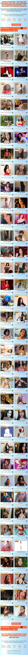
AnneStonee (17, 572)
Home (9, 24)
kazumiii (2, 180)
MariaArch (3, 539)
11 (8, 30)
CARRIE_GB (3, 392)
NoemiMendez (4, 245)
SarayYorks (3, 523)
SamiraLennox (18, 392)
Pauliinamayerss (4, 458)
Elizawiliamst (3, 605)
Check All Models (5, 28)
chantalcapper (18, 359)
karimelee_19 (3, 147)
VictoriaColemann (18, 49)
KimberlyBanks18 (18, 474)
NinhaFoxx (17, 310)
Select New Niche (16, 24)
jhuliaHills (17, 376)
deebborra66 (17, 343)
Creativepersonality (19, 163)
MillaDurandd (17, 588)
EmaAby (16, 278)
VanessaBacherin (18, 507)
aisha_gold (17, 441)
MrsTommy (3, 490)
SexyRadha (17, 523)
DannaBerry (3, 327)
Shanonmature (18, 605)
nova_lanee (17, 196)
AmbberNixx (3, 49)
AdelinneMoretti (18, 261)
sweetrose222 (18, 180)
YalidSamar (3, 82)
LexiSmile (3, 343)
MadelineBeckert (4, 359)
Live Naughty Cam (19, 19)
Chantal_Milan (18, 458)
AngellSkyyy (17, 408)
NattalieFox (3, 474)
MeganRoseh (3, 65)
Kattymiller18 (3, 408)
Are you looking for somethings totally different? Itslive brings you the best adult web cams (14, 636)
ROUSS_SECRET (4, 294)
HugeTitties (17, 556)
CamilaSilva (3, 278)
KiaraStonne (17, 82)
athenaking (17, 33)
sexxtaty (2, 163)
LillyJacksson (4, 114)
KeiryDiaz (17, 490)
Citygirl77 (3, 425)
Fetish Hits (19, 653)
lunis (16, 327)
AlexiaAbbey (3, 310)
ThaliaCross (3, 33)
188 (14, 30)
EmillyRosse (3, 229)
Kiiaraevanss (3, 556)
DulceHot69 (3, 98)
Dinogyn (2, 588)
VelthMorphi (17, 131)
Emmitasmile (3, 212)
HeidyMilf (3, 376)
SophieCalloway (4, 196)
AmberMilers (3, 507)
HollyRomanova (18, 147)
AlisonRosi (17, 294)
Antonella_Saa (18, 114)
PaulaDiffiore (17, 65)
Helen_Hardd (3, 261)
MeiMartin (17, 539)
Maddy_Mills (17, 212)
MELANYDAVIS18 (4, 441)
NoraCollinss (17, 98)
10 (6, 30)
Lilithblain (17, 229)
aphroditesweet (4, 572)
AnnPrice (17, 425)
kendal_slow (3, 131)
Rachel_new (17, 245)
